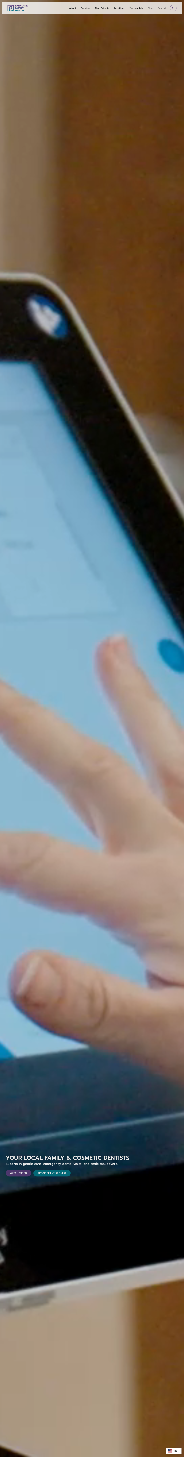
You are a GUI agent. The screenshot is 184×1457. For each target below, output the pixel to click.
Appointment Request (52, 1173)
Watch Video (18, 1173)
